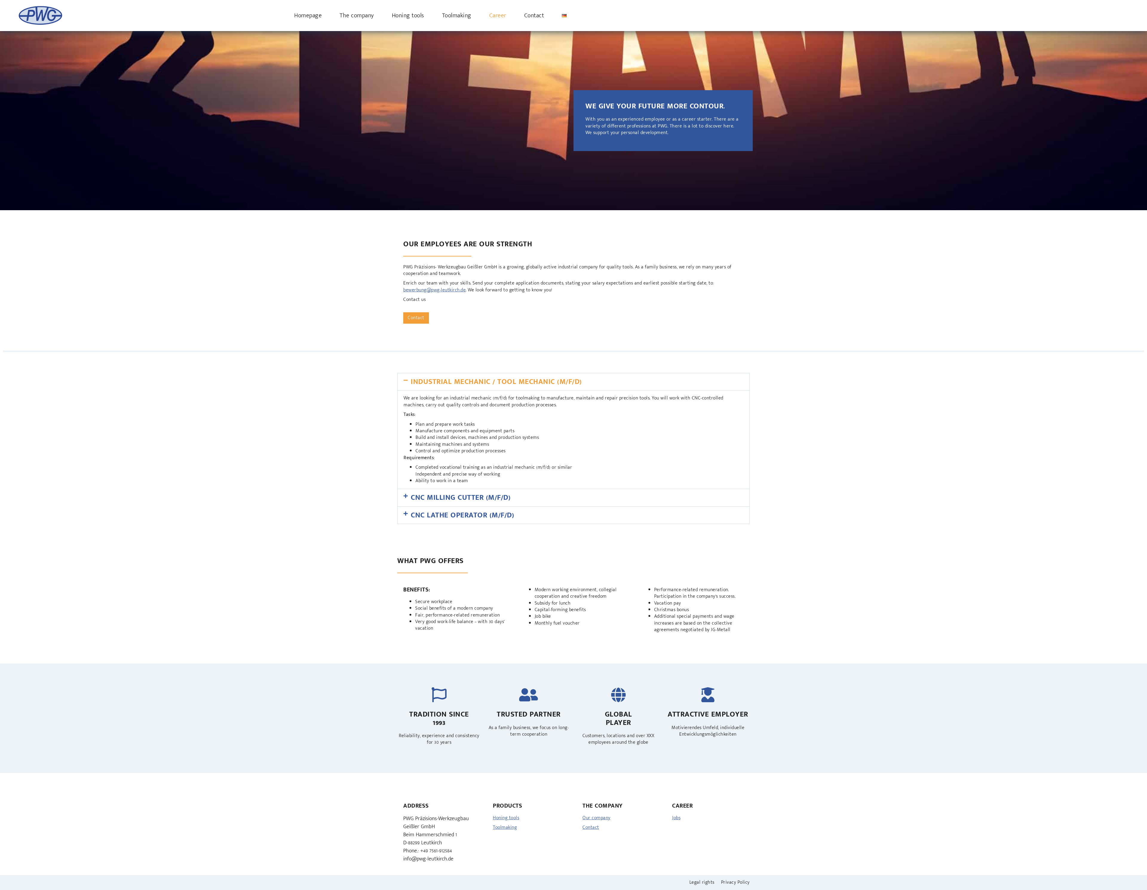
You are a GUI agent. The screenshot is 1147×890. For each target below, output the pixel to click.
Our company (596, 818)
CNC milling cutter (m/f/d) (460, 497)
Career (497, 15)
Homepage (308, 15)
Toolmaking (456, 15)
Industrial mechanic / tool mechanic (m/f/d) (496, 382)
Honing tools (408, 15)
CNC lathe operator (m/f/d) (462, 515)
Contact (534, 15)
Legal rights (701, 882)
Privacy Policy (735, 882)
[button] (573, 382)
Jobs (676, 818)
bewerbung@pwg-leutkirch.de (434, 290)
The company (357, 15)
